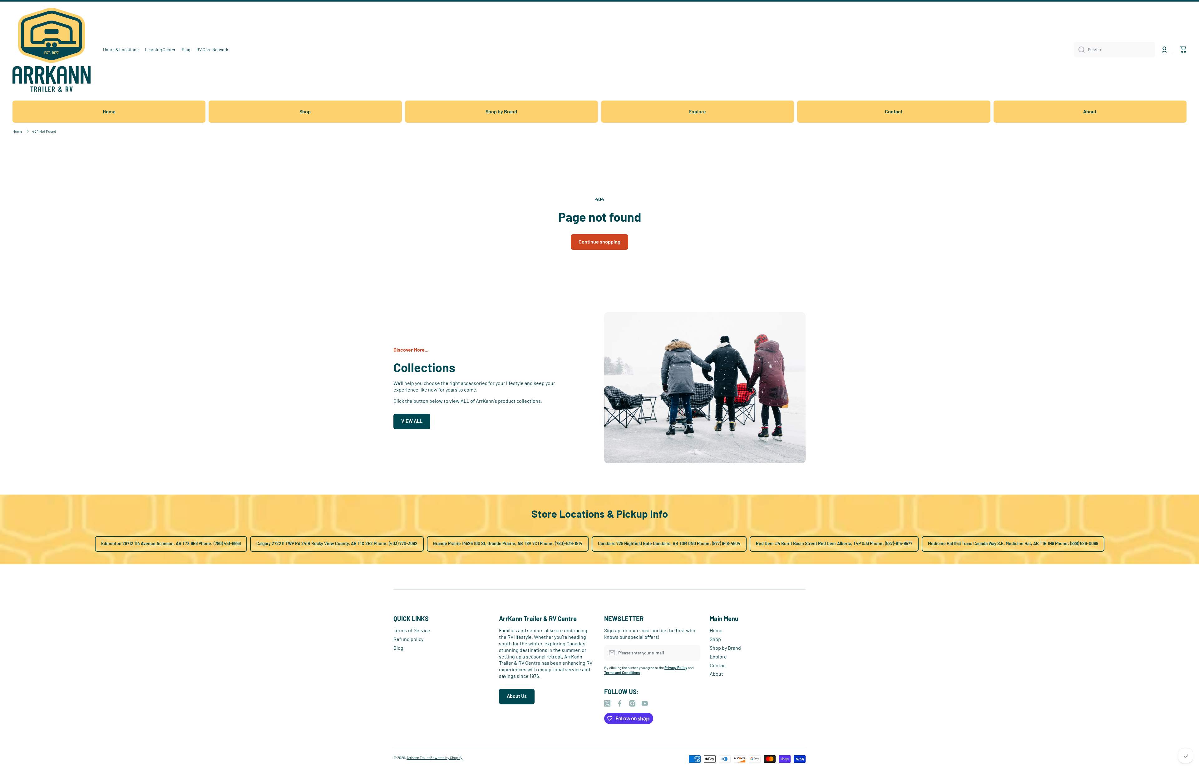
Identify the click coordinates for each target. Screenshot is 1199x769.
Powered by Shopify (446, 757)
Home (17, 131)
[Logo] (51, 50)
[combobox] (1114, 49)
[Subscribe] (692, 653)
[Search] (1079, 49)
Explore (718, 656)
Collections (424, 367)
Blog (398, 648)
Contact (718, 665)
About (716, 674)
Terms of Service (411, 630)
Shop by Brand (725, 648)
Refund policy (408, 639)
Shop (715, 639)
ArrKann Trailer (418, 757)
